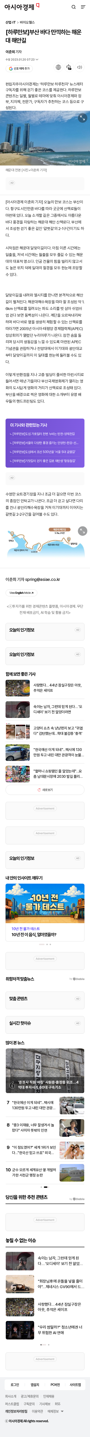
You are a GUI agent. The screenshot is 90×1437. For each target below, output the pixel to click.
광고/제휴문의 (30, 1396)
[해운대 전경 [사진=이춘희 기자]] (45, 138)
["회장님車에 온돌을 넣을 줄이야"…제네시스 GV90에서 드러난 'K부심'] (20, 1292)
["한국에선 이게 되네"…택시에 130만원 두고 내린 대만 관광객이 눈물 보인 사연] (18, 760)
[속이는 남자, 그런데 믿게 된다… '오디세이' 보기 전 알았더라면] (18, 717)
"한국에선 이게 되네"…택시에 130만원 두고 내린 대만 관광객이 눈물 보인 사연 (57, 753)
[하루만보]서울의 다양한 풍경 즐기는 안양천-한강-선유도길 (46, 443)
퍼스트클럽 (12, 1403)
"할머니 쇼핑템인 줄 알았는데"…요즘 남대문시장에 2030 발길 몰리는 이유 (58, 774)
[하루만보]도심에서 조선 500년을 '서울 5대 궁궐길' (43, 452)
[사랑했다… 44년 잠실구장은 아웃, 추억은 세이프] (18, 695)
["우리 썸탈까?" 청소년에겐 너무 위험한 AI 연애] (20, 1338)
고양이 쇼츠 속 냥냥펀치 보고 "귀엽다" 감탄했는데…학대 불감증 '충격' (58, 730)
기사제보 (44, 1403)
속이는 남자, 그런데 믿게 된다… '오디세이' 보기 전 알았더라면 (57, 709)
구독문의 (29, 1403)
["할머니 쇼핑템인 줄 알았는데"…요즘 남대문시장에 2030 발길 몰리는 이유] (18, 781)
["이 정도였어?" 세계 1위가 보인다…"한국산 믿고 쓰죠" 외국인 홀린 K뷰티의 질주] (72, 1158)
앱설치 (35, 1384)
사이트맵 (75, 1384)
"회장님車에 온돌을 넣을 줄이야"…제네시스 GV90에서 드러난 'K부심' (60, 1284)
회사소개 (10, 1396)
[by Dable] (76, 1199)
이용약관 (37, 1411)
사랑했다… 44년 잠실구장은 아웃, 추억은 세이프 (57, 687)
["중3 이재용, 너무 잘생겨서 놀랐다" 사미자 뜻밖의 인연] (72, 1135)
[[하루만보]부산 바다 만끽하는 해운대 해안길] (45, 543)
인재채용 (48, 1396)
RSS (57, 1403)
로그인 (15, 1384)
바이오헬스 (27, 22)
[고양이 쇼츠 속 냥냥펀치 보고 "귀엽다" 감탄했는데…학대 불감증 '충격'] (18, 738)
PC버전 (55, 1384)
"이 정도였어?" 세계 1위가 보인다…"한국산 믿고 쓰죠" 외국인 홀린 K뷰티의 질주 (34, 1152)
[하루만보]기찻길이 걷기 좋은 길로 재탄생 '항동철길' (43, 461)
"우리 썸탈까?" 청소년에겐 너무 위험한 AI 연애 (60, 1330)
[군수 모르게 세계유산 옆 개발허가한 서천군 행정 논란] (72, 1180)
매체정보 (53, 1411)
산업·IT (11, 22)
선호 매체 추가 (21, 68)
